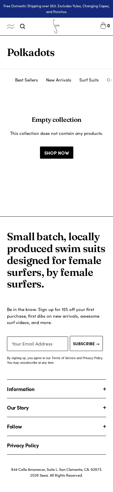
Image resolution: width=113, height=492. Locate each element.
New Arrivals (58, 80)
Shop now (56, 152)
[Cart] (103, 26)
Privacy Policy (23, 445)
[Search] (22, 26)
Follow (14, 426)
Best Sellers (26, 80)
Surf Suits (89, 80)
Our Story (17, 407)
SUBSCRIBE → (86, 343)
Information (20, 388)
